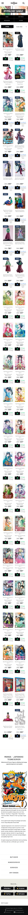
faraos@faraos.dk (19, 912)
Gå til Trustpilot (4, 903)
